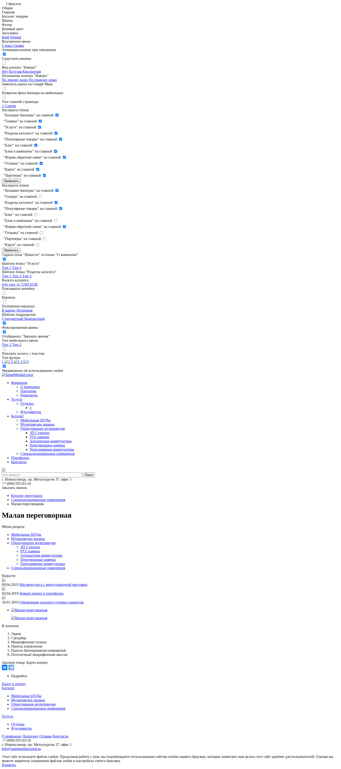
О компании (30, 387)
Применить (11, 181)
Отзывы (45, 736)
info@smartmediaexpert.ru (21, 749)
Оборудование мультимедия (42, 429)
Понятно (9, 765)
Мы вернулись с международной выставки (53, 585)
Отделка (27, 403)
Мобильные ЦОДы (35, 420)
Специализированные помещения (47, 454)
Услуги (16, 399)
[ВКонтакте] (4, 667)
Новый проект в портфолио (41, 593)
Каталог (17, 416)
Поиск (89, 475)
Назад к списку (14, 684)
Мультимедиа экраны (37, 424)
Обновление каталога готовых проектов (51, 602)
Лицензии (30, 736)
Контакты (19, 462)
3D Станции (39, 433)
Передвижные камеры (47, 445)
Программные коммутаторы (52, 449)
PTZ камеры (39, 437)
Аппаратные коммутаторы (51, 441)
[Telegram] (11, 667)
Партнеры (28, 391)
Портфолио (20, 458)
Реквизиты (29, 395)
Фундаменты (30, 412)
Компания (19, 383)
